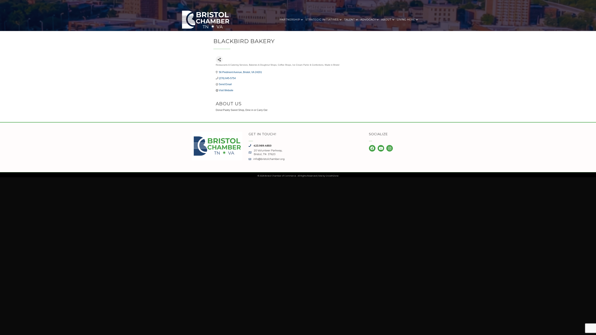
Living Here (406, 19)
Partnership (290, 19)
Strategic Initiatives (322, 19)
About (386, 19)
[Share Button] (219, 59)
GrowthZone (332, 175)
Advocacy (368, 19)
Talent (349, 19)
